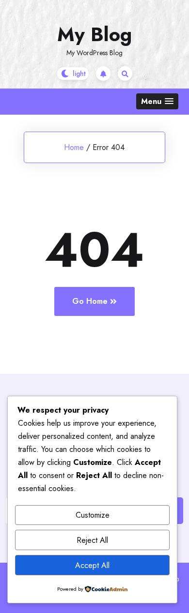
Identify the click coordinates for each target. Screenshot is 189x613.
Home (74, 147)
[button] (157, 101)
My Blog (94, 34)
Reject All (92, 540)
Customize (93, 515)
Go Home (90, 301)
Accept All (92, 565)
